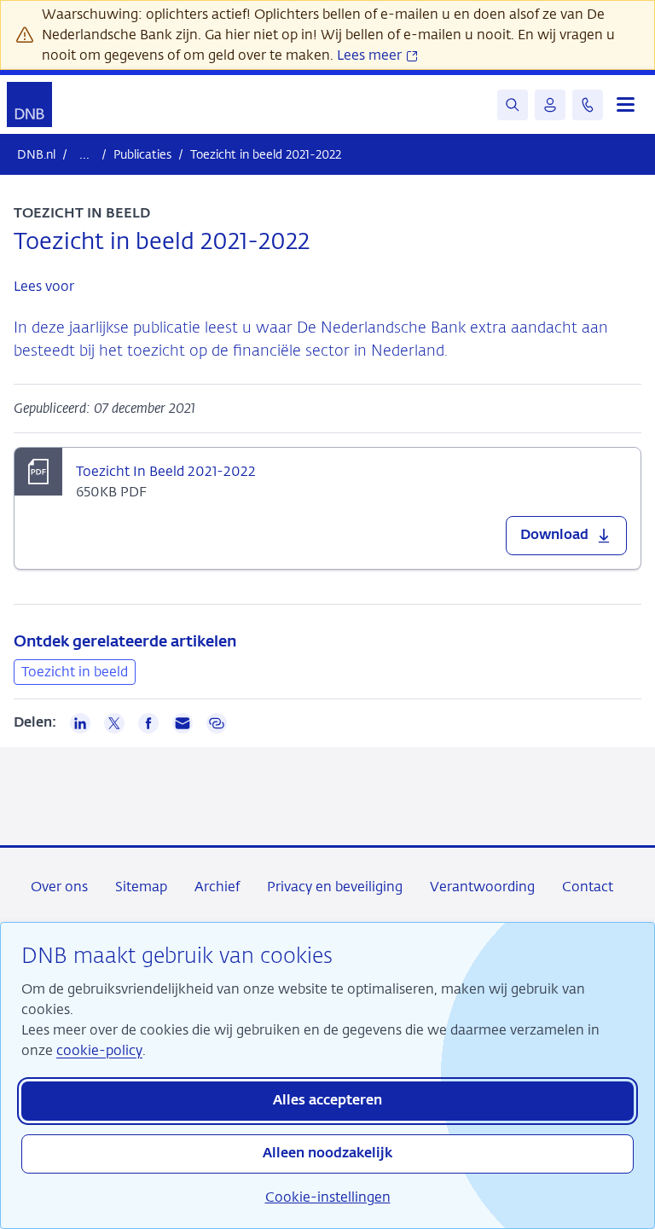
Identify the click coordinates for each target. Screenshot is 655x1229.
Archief (217, 886)
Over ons (59, 886)
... (84, 154)
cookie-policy (99, 1050)
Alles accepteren (327, 1101)
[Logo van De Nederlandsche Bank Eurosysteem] (29, 104)
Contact (587, 886)
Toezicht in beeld (74, 672)
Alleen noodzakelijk (327, 1154)
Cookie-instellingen (328, 1197)
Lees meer (371, 55)
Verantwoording (482, 886)
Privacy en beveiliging (335, 886)
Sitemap (141, 886)
